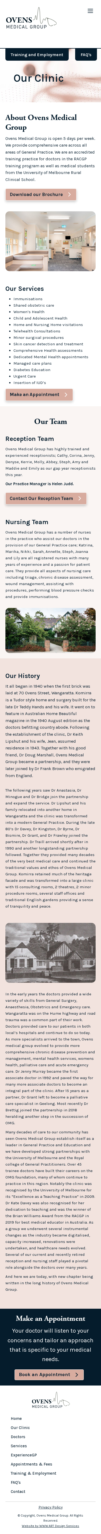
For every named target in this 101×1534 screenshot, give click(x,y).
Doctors (18, 1436)
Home (16, 1418)
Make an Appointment (34, 394)
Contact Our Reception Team (41, 498)
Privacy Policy (51, 1507)
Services (19, 1446)
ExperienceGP (24, 1455)
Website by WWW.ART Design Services (50, 1526)
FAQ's (86, 54)
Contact (18, 1491)
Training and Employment (37, 54)
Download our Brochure (36, 194)
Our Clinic (20, 1427)
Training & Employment (33, 1473)
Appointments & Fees (31, 1464)
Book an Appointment (44, 1374)
